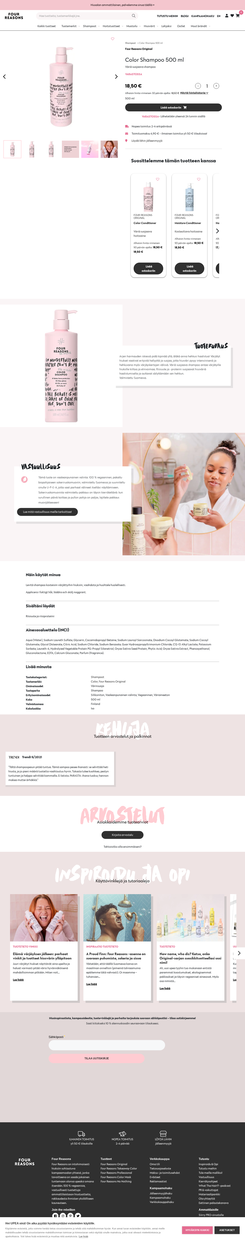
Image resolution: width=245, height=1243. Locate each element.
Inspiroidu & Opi (208, 1164)
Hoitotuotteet (111, 26)
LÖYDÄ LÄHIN (163, 1139)
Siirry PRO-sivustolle (211, 1215)
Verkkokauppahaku (162, 1202)
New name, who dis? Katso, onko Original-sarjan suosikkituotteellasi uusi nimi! (190, 958)
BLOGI (185, 16)
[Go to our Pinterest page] (70, 1216)
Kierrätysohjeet (208, 1181)
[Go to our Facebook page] (55, 1216)
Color (94, 681)
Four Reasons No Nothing (116, 1181)
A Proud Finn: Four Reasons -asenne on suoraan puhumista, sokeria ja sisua (116, 956)
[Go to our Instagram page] (62, 1216)
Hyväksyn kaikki (197, 1230)
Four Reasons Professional (116, 1172)
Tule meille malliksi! (210, 1172)
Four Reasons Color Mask (116, 1177)
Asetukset (227, 1230)
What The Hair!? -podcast (215, 1185)
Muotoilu (131, 26)
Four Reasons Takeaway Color (119, 1168)
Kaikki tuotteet (46, 26)
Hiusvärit (149, 26)
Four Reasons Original (138, 49)
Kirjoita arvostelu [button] (122, 835)
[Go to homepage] (14, 15)
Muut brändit (199, 26)
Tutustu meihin (208, 1168)
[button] (194, 93)
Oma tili (155, 1164)
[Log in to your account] (227, 15)
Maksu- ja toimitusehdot (165, 1172)
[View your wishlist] (232, 16)
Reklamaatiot (158, 1181)
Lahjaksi (166, 26)
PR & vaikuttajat (208, 1190)
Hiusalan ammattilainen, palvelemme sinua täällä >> (122, 5)
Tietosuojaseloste (160, 1168)
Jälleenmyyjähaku (161, 1193)
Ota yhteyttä (207, 1198)
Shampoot (89, 26)
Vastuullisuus (206, 1177)
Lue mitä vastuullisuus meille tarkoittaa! (47, 512)
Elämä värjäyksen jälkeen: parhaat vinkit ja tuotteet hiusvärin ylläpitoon (42, 956)
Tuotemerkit (69, 26)
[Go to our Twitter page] (77, 1216)
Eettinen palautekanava (213, 1203)
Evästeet (155, 1177)
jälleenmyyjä (163, 1143)
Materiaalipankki (209, 1194)
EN (218, 16)
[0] (238, 15)
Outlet (181, 26)
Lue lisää (83, 1236)
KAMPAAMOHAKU (202, 16)
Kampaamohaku (160, 1197)
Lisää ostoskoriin (171, 107)
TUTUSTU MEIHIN (167, 16)
